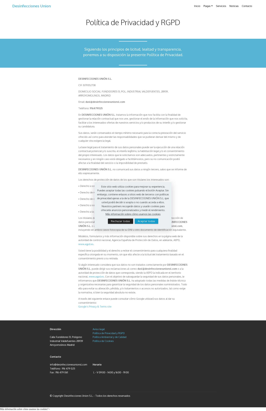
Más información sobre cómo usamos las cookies (133, 214)
